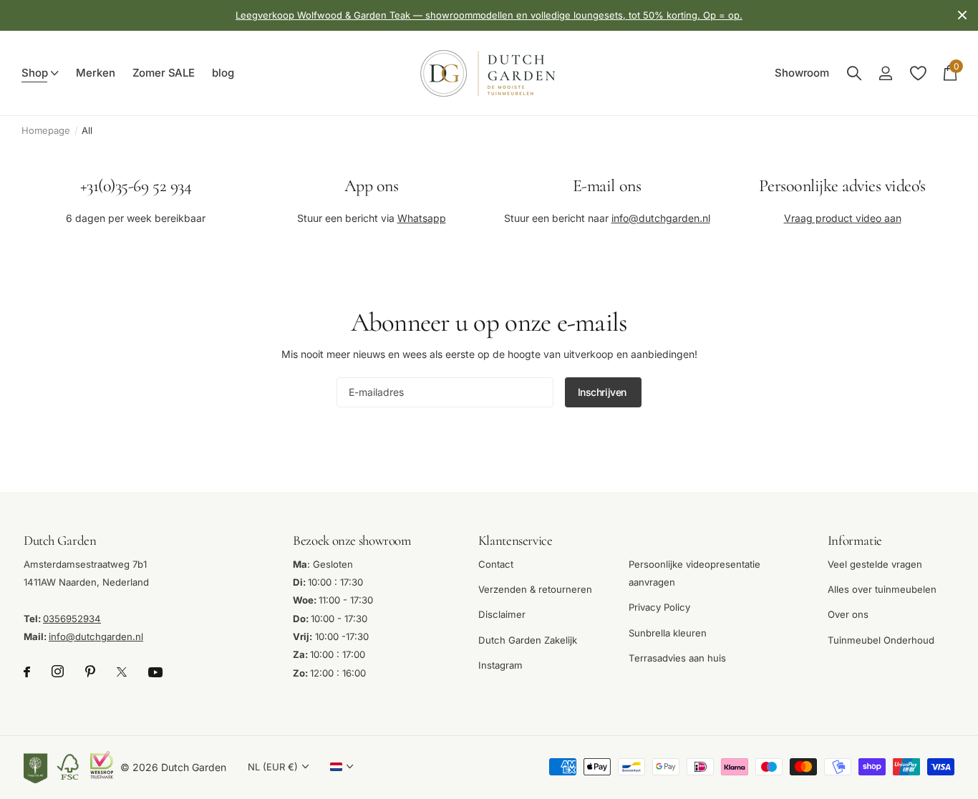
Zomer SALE (163, 73)
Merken (95, 73)
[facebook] (27, 672)
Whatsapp (421, 217)
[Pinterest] (90, 672)
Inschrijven (603, 392)
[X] (122, 672)
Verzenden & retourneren (535, 589)
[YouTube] (155, 672)
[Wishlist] (917, 73)
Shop (34, 73)
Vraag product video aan (842, 217)
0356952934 (72, 618)
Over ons (848, 614)
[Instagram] (58, 672)
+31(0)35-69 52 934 (135, 185)
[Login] (885, 73)
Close (962, 15)
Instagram (500, 665)
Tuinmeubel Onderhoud (881, 640)
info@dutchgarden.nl (660, 217)
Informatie (855, 540)
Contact (495, 564)
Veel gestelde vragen (875, 564)
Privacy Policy (659, 607)
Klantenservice (515, 540)
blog (222, 73)
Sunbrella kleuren (668, 633)
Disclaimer (502, 614)
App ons (371, 185)
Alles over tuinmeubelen (882, 589)
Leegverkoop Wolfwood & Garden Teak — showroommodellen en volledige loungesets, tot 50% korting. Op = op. (489, 15)
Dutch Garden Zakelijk (527, 640)
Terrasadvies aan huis (677, 658)
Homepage (45, 130)
